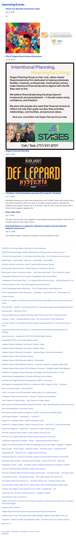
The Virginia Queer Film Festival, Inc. (49, 477)
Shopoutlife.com (60, 449)
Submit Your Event (49, 461)
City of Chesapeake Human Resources (35, 284)
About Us (27, 260)
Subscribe (61, 461)
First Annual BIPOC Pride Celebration (50, 319)
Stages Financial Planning (37, 453)
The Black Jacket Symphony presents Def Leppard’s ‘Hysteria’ (47, 465)
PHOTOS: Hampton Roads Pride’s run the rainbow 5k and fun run (26, 433)
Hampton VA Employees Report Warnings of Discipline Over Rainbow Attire (29, 372)
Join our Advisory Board (11, 388)
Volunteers (6, 520)
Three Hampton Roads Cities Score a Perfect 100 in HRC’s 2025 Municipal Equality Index (35, 485)
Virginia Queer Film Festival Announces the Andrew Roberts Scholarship (29, 511)
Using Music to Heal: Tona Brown (14, 497)
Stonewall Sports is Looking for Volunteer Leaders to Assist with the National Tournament (35, 457)
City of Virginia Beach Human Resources (47, 288)
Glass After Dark (8, 336)
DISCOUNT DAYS (20, 311)
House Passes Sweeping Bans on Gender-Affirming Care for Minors (27, 376)
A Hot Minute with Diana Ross (34, 256)
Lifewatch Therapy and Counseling (15, 396)
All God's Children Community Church (16, 264)
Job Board (63, 384)
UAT (54, 489)
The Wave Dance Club (38, 481)
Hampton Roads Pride (59, 364)
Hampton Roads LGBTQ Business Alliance (17, 356)
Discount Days (7, 311)
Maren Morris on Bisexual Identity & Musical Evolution (22, 404)
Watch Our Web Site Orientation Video (25, 520)
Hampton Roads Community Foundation (17, 352)
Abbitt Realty (7, 260)
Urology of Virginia (43, 493)
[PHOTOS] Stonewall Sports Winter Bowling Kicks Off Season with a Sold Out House (33, 252)
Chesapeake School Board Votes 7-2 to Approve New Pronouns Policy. (28, 280)
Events (12, 319)
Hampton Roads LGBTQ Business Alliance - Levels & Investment (26, 364)
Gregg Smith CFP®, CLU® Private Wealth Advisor (34, 336)
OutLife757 (35, 417)
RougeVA (60, 445)
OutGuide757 (25, 417)
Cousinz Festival (8, 296)
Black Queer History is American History (17, 272)
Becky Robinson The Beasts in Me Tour (40, 268)
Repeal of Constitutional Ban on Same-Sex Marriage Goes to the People (28, 445)
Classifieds (37, 292)
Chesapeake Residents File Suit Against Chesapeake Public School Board (29, 276)
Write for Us (6, 524)
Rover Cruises (7, 449)
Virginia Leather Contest (11, 507)
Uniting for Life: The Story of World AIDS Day (18, 493)
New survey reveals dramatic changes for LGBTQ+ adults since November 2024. (32, 413)
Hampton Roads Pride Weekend (58, 368)
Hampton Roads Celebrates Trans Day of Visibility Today (23, 344)
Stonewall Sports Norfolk (11, 461)
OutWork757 (23, 429)
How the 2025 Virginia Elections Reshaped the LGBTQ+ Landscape (27, 380)
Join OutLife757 (27, 388)
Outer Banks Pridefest (10, 417)
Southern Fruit (20, 453)
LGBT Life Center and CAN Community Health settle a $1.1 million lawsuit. (29, 392)
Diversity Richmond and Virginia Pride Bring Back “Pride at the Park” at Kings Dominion (34, 315)
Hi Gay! (61, 372)
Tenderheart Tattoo (9, 465)
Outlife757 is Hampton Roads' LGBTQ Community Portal (23, 421)
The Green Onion (53, 473)
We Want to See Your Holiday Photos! (55, 520)
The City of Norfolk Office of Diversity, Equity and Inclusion (23, 469)
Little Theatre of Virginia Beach (13, 400)
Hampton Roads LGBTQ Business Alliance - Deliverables (23, 360)
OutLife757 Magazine (10, 429)
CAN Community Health (42, 272)
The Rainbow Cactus (9, 477)
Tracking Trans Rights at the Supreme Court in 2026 (21, 489)
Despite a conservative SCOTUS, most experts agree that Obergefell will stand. (43, 307)
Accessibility (37, 260)
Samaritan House (31, 449)
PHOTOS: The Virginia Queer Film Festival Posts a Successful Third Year (29, 437)
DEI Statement (7, 307)
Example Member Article (25, 319)
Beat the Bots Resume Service (42, 264)
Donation (5, 319)
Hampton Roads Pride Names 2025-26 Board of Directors (23, 368)
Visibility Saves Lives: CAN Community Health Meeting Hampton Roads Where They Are (35, 516)
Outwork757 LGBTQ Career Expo (42, 429)
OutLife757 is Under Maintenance (57, 425)
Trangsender (47, 489)
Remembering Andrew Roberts (47, 441)
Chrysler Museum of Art (65, 280)
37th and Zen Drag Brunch (12, 256)
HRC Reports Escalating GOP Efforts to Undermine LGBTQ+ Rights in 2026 (30, 384)
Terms (20, 465)
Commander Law (49, 292)
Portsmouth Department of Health (14, 441)
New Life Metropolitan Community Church (58, 404)
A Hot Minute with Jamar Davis (58, 256)
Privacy (31, 441)
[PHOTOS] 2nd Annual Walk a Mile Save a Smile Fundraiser (24, 248)
